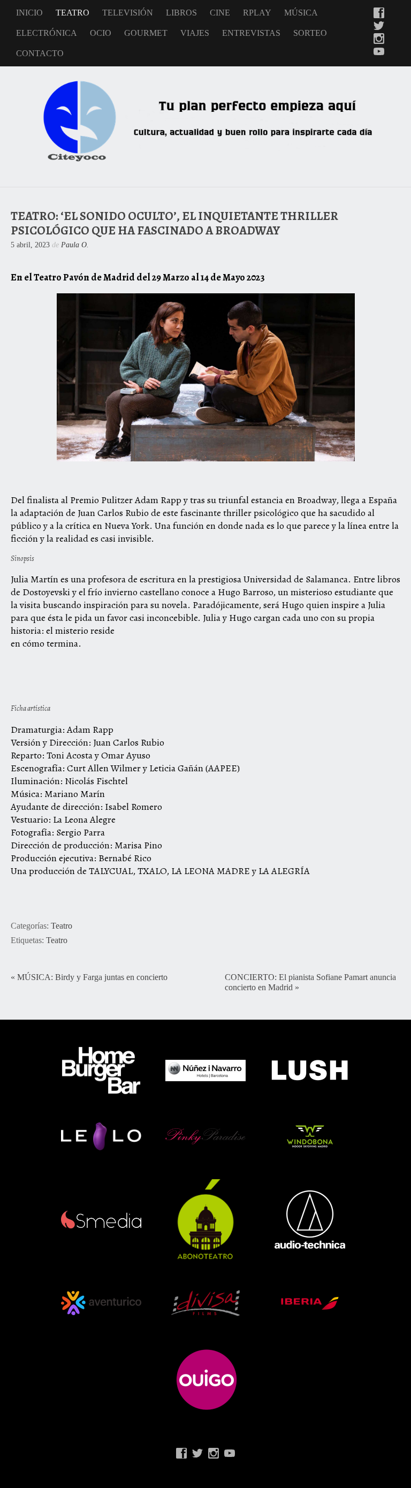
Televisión (127, 12)
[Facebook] (379, 13)
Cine (220, 12)
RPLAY (257, 12)
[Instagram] (379, 39)
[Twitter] (379, 26)
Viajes (194, 32)
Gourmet (146, 32)
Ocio (100, 32)
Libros (181, 12)
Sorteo (310, 32)
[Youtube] (379, 52)
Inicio (29, 12)
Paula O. (75, 244)
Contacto (40, 53)
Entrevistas (251, 32)
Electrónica (46, 32)
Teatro (72, 12)
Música (301, 12)
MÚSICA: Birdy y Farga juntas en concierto (92, 977)
